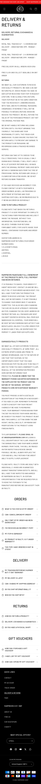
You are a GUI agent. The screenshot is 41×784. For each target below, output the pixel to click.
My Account (9, 683)
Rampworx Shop (23, 780)
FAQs (6, 698)
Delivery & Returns (12, 693)
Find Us (7, 717)
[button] (4, 9)
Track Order (9, 688)
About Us (8, 712)
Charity (7, 727)
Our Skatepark (10, 722)
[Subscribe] (31, 741)
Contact (7, 678)
